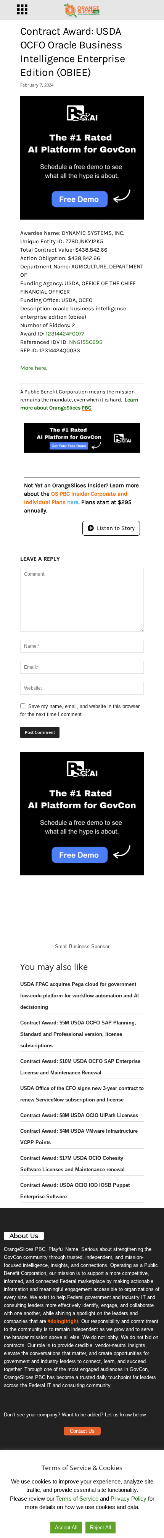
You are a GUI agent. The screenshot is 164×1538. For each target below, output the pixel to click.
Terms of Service (77, 1498)
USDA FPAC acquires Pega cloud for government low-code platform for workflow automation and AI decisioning (79, 995)
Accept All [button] (66, 1527)
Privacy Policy (128, 1498)
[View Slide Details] (82, 158)
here (73, 502)
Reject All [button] (100, 1527)
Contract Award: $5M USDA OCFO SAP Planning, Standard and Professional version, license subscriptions (78, 1034)
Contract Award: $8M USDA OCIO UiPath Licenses (79, 1115)
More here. (33, 367)
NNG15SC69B (86, 342)
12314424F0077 (65, 333)
